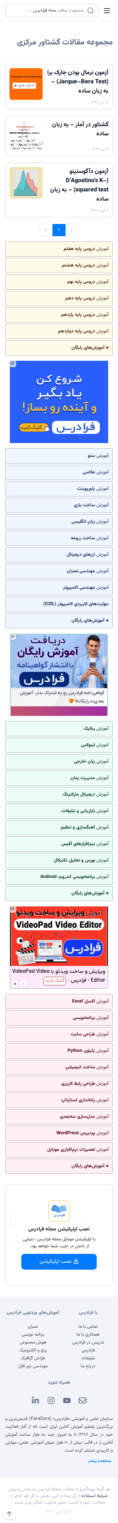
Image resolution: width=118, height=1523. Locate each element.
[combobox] (47, 10)
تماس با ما (88, 1326)
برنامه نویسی (33, 1334)
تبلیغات (88, 1358)
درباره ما (88, 1366)
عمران (33, 1326)
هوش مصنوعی (33, 1342)
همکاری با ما (88, 1334)
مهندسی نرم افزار (33, 1366)
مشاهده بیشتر (99, 1461)
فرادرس (88, 1350)
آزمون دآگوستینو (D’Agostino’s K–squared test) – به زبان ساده (79, 185)
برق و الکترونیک (33, 1350)
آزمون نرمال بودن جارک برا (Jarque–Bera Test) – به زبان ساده (77, 82)
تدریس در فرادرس (88, 1342)
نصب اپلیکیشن (56, 1261)
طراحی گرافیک (33, 1358)
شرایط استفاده (94, 1496)
